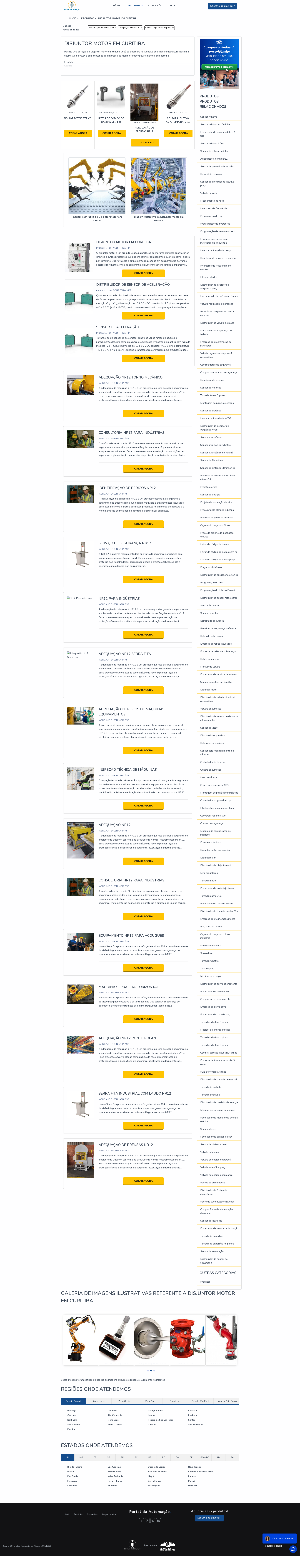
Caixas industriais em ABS (214, 785)
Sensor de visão (209, 728)
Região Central (73, 1401)
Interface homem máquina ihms (217, 808)
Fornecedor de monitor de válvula (218, 674)
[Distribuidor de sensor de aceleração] (79, 300)
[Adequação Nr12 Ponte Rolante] (80, 1044)
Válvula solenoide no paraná (215, 1159)
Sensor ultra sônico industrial (215, 445)
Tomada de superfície (211, 1236)
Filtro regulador (208, 277)
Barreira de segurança (212, 621)
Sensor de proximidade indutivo (217, 166)
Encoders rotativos (210, 842)
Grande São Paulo (201, 1401)
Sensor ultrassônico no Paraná (216, 452)
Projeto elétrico (208, 487)
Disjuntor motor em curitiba (215, 850)
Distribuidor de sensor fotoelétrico (219, 598)
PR (122, 1457)
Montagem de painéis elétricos (217, 403)
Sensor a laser (208, 1129)
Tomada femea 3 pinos (212, 395)
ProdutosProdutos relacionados (213, 101)
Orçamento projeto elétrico (215, 525)
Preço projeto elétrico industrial (217, 510)
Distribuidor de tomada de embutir (219, 1079)
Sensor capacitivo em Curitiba (102, 27)
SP (108, 1457)
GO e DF (204, 1457)
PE (163, 1457)
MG (81, 1457)
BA (177, 1457)
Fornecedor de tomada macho (216, 903)
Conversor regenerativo (213, 815)
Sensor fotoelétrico (210, 605)
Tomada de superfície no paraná (217, 1243)
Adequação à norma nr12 (130, 27)
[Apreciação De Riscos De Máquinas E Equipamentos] (80, 715)
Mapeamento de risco (212, 201)
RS (149, 1457)
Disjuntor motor (208, 689)
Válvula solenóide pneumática (216, 1175)
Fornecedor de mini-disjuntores (217, 888)
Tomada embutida (210, 1094)
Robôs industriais (209, 659)
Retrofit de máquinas (211, 174)
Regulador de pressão (212, 380)
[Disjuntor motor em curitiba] (96, 186)
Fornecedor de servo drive (214, 991)
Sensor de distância (210, 410)
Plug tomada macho (211, 926)
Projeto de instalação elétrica (216, 502)
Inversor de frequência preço (215, 250)
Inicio (67, 1514)
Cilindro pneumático (210, 770)
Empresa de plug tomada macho (217, 919)
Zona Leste (175, 1401)
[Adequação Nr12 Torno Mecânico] (80, 384)
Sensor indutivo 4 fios (212, 143)
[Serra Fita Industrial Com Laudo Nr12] (80, 1104)
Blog (173, 5)
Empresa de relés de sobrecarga (218, 651)
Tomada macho (208, 880)
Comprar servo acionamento (215, 999)
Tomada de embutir (210, 1087)
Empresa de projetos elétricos (216, 517)
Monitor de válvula (210, 666)
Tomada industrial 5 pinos (214, 1045)
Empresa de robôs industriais (216, 644)
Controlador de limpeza (212, 762)
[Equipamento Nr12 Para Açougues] (80, 942)
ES (95, 1457)
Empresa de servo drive (213, 1007)
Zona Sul (149, 1401)
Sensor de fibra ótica (211, 460)
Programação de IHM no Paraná (217, 590)
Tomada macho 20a (211, 896)
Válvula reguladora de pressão (159, 27)
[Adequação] (144, 102)
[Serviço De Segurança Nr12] (80, 554)
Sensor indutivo (208, 117)
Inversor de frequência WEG (215, 418)
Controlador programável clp (215, 800)
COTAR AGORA (78, 133)
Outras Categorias (218, 1273)
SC (136, 1457)
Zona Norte (99, 1401)
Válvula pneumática (210, 708)
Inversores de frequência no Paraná (219, 296)
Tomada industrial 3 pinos (214, 1022)
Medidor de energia (210, 976)
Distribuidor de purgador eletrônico (219, 575)
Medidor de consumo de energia (217, 1110)
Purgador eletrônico (211, 567)
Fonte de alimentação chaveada (217, 1201)
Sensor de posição (210, 494)
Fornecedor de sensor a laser (216, 1136)
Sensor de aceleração (212, 1251)
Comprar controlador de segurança (218, 372)
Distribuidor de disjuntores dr (216, 865)
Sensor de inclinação (211, 1220)
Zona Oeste (124, 1401)
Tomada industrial (209, 961)
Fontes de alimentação (212, 1182)
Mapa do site (109, 1514)
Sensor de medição (210, 387)
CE (191, 1457)
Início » (74, 18)
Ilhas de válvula (208, 777)
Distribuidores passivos (213, 735)
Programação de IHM (211, 582)
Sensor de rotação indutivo (214, 151)
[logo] (71, 6)
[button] (147, 1370)
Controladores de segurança (215, 364)
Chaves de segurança (211, 823)
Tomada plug (207, 968)
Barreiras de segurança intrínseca (218, 628)
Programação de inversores (215, 223)
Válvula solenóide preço (213, 1167)
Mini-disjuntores (209, 873)
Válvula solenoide (210, 1152)
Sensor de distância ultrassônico (217, 468)
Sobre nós (155, 5)
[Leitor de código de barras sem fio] (111, 97)
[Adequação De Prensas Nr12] (80, 1160)
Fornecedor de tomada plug (215, 1014)
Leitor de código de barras (214, 544)
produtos (134, 5)
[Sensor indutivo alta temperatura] (178, 97)
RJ (68, 1457)
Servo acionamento (210, 945)
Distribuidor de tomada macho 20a (219, 911)
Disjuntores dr (208, 857)
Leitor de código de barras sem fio (219, 552)
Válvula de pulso (209, 193)
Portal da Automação (150, 1511)
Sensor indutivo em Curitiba (215, 124)
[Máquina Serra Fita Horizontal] (80, 994)
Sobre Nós (93, 1514)
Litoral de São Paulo (226, 1401)
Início (116, 5)
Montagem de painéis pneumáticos (219, 792)
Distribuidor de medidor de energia (219, 1102)
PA (232, 1457)
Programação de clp (211, 216)
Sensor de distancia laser (213, 1144)
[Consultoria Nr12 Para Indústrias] (80, 439)
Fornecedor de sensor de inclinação (219, 1228)
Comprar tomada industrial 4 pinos (218, 1052)
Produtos (205, 1282)
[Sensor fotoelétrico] (78, 97)
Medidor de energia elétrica (215, 1030)
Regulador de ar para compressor (218, 258)
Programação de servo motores (217, 231)
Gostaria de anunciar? (222, 6)
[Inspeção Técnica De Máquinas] (80, 778)
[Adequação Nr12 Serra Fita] (80, 655)
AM (218, 1457)
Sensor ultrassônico (211, 437)
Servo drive (206, 953)
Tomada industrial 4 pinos (214, 1037)
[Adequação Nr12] (80, 840)
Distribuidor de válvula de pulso (217, 323)
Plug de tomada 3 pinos (213, 1072)
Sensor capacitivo (209, 613)
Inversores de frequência (213, 208)
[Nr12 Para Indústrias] (79, 598)
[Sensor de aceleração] (79, 342)
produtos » (88, 18)
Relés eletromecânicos (212, 743)
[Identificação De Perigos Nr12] (80, 494)
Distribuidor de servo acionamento (218, 984)
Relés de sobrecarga (211, 636)
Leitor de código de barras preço (217, 559)
